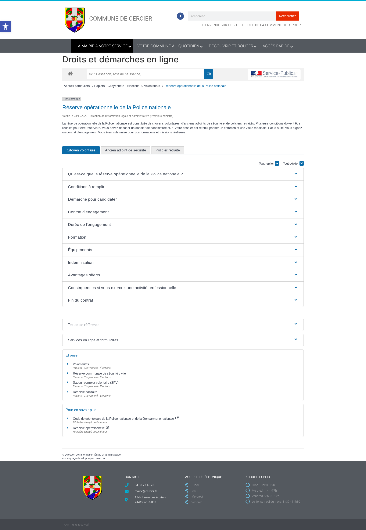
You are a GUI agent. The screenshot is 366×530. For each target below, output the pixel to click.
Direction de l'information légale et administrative (93, 454)
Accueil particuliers (77, 86)
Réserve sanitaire (85, 392)
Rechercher (287, 16)
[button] (5, 26)
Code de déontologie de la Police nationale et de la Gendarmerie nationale (124, 418)
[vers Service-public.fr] (274, 74)
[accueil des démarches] (70, 73)
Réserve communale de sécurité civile (99, 373)
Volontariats (152, 86)
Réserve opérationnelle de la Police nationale (195, 86)
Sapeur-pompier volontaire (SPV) (96, 382)
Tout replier (267, 163)
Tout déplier (291, 163)
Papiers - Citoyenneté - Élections (117, 86)
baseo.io (100, 458)
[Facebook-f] (180, 16)
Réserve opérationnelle (89, 428)
